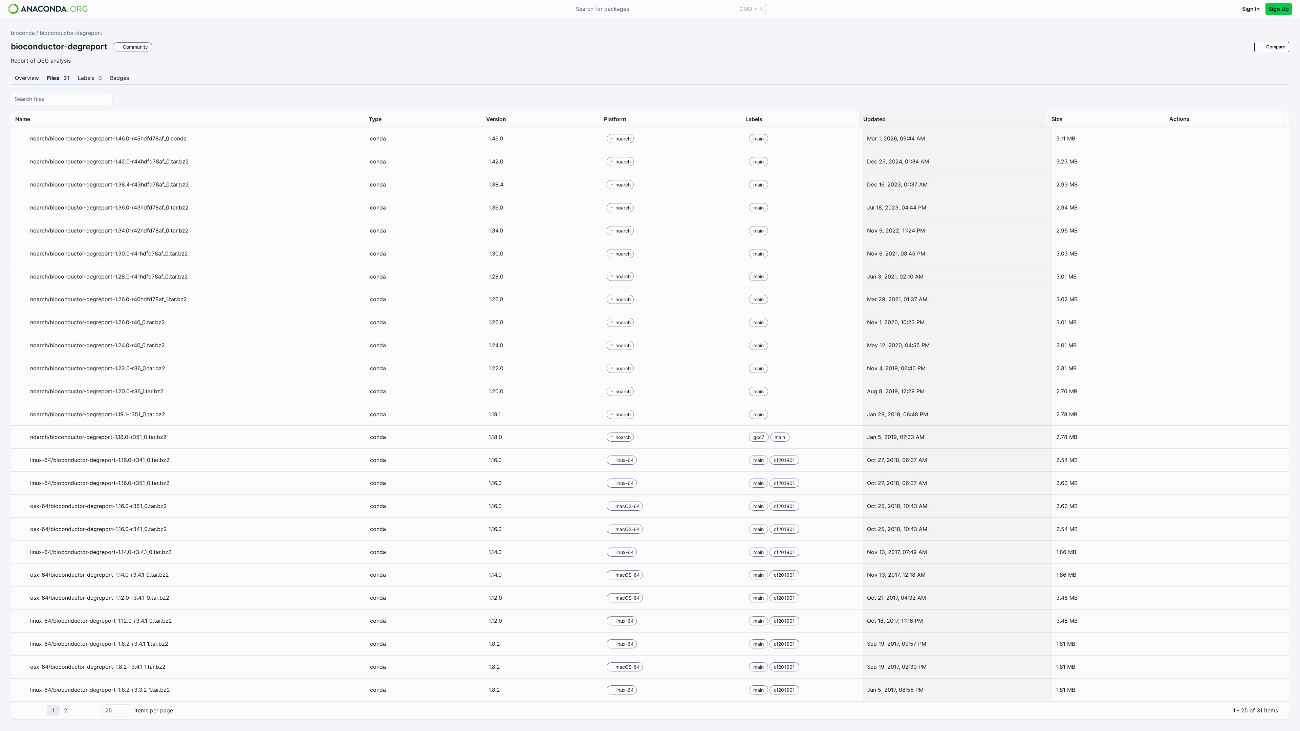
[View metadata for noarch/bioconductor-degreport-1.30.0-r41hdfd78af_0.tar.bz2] (21, 254)
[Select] (125, 710)
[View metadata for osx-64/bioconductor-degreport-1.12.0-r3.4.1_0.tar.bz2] (21, 598)
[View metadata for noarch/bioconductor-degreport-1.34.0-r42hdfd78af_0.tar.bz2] (21, 231)
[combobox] (654, 9)
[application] (650, 710)
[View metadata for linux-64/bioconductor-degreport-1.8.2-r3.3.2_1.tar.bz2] (21, 690)
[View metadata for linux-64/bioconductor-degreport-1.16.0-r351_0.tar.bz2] (21, 483)
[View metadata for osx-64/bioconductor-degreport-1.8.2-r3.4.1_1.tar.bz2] (21, 667)
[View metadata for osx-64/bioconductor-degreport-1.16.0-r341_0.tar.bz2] (21, 529)
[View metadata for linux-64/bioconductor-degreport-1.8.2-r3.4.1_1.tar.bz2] (21, 644)
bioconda (23, 32)
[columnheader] (188, 119)
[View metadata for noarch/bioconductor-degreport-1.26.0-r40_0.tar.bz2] (21, 322)
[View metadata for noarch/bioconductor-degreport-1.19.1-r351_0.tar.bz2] (21, 414)
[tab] (27, 78)
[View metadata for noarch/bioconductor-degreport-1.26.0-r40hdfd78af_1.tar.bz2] (21, 299)
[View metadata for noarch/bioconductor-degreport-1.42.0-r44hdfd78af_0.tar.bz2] (21, 162)
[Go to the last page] (90, 710)
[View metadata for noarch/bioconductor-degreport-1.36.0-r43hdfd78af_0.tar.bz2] (21, 208)
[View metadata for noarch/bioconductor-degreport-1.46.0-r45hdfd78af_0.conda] (21, 139)
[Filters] (1283, 99)
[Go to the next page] (78, 710)
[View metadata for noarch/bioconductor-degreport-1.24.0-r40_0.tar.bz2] (21, 345)
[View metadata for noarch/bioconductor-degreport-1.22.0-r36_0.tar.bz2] (21, 368)
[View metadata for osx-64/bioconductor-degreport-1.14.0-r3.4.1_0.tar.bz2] (21, 575)
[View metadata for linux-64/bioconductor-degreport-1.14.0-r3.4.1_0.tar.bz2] (21, 552)
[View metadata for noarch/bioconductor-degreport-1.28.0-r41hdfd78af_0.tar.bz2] (21, 277)
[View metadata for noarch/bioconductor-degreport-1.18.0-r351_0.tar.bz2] (21, 437)
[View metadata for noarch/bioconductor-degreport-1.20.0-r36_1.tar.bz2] (21, 391)
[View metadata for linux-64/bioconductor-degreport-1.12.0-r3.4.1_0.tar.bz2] (21, 621)
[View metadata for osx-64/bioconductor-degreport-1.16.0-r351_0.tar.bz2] (21, 506)
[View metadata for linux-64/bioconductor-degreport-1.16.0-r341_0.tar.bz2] (21, 460)
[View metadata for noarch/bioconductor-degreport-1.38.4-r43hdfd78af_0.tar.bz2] (21, 185)
